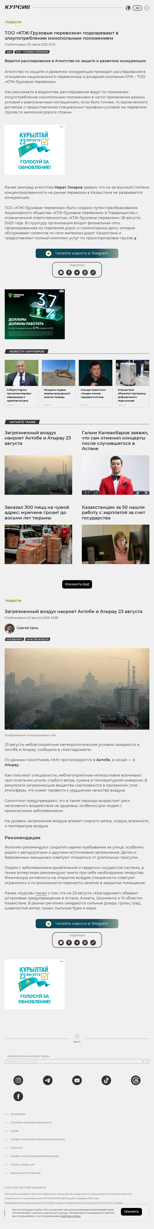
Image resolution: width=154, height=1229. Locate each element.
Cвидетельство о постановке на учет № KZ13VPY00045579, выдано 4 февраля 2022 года (52, 1198)
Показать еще (77, 584)
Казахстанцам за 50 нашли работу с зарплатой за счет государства (113, 513)
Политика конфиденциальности (31, 1123)
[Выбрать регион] (128, 8)
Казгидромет (14, 639)
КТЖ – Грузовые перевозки (32, 52)
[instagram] (18, 1080)
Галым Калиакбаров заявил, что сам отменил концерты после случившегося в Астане (115, 440)
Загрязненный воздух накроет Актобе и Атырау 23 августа (38, 438)
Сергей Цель (27, 628)
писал (41, 893)
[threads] (136, 1080)
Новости (13, 22)
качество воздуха (37, 639)
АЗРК (9, 52)
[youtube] (77, 1080)
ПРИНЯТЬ (131, 1212)
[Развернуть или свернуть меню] (146, 8)
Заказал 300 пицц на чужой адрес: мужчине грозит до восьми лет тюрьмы (37, 513)
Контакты (17, 1148)
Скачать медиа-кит (22, 1165)
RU (137, 8)
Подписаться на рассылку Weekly (28, 1056)
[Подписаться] (146, 1061)
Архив (14, 1131)
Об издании (18, 1114)
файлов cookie (71, 1216)
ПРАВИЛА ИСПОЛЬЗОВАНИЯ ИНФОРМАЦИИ (35, 1156)
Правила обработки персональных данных (38, 1139)
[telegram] (48, 1080)
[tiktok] (106, 1080)
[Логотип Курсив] (17, 7)
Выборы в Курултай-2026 (26, 1173)
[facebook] (18, 1096)
